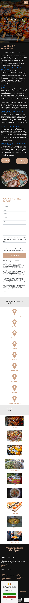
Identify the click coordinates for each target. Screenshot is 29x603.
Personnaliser (9, 599)
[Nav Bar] (26, 2)
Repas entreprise (23, 591)
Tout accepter (9, 594)
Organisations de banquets (8, 575)
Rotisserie (18, 574)
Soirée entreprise (19, 573)
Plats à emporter (19, 577)
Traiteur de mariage (6, 578)
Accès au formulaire (6, 566)
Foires (3, 579)
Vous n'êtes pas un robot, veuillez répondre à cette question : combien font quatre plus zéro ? (14, 239)
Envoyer (16, 255)
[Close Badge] (21, 599)
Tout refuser (9, 596)
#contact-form (23, 161)
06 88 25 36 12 (5, 565)
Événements (18, 578)
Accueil (7, 160)
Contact (4, 577)
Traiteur (3, 574)
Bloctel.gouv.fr (17, 289)
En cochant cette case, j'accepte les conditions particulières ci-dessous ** (13, 249)
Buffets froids (19, 575)
